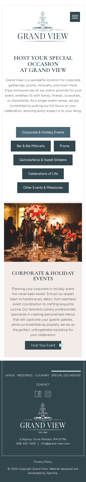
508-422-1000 (26, 443)
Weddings (25, 375)
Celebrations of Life (43, 174)
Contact (43, 384)
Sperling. (52, 473)
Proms (64, 146)
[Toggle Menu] (75, 17)
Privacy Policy (43, 462)
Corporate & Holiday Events (43, 132)
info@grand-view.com (55, 443)
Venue (10, 375)
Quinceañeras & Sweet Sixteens (43, 160)
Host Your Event (43, 345)
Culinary (42, 375)
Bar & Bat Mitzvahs (31, 146)
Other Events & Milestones (43, 187)
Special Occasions (66, 375)
